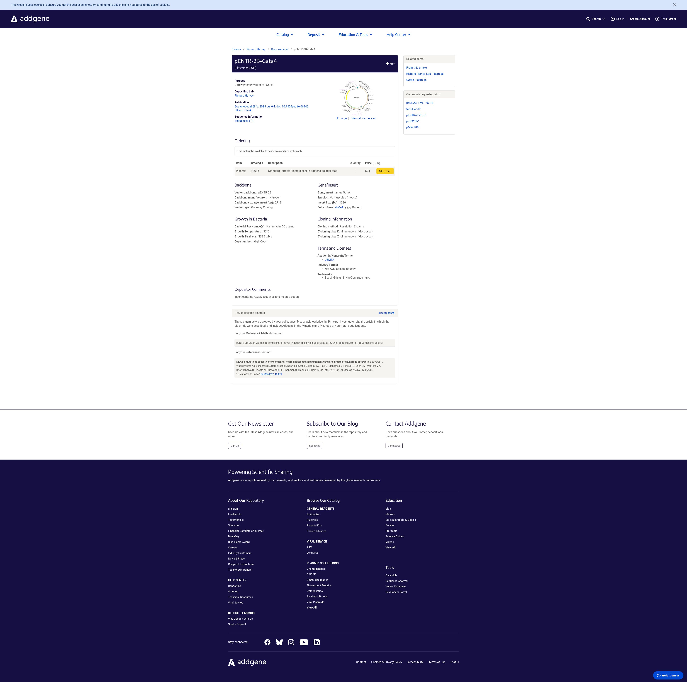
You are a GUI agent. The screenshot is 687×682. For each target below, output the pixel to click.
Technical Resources (240, 597)
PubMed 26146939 (271, 374)
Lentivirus (312, 552)
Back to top (385, 312)
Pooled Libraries (316, 531)
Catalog (282, 34)
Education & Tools (353, 34)
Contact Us (394, 445)
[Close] (673, 4)
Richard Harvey (256, 49)
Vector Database (396, 586)
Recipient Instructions (241, 564)
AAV (309, 547)
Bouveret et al (280, 49)
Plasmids (416, 80)
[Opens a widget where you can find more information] (668, 675)
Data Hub (391, 575)
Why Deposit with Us (240, 618)
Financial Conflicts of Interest (246, 531)
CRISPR (311, 574)
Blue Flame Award (239, 542)
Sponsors (234, 525)
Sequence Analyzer (397, 581)
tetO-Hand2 (413, 109)
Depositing (234, 586)
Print (392, 63)
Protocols (391, 531)
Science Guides (395, 536)
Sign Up (234, 445)
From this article (416, 67)
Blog (388, 508)
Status (455, 662)
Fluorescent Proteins (319, 585)
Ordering (233, 591)
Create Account (640, 19)
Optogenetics (315, 591)
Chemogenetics (316, 568)
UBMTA (329, 259)
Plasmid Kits (314, 525)
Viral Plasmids (315, 602)
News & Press (236, 558)
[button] (595, 19)
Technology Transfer (240, 569)
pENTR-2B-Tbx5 (416, 115)
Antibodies (313, 514)
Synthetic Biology (317, 596)
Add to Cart (385, 171)
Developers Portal (396, 592)
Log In (620, 19)
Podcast (390, 525)
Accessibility (415, 662)
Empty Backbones (317, 580)
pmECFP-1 (413, 121)
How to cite (242, 110)
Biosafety (233, 536)
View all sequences (364, 118)
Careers (232, 547)
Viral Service (235, 602)
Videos (390, 542)
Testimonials (236, 519)
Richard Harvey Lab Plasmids (425, 73)
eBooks (390, 514)
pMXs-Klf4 (413, 127)
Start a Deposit (237, 624)
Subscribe (314, 445)
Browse (236, 49)
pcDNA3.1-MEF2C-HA (419, 103)
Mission (233, 508)
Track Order (668, 19)
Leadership (234, 514)
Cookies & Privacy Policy (386, 662)
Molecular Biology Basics (401, 519)
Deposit (314, 34)
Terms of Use (437, 662)
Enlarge (342, 118)
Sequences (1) (244, 120)
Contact (361, 662)
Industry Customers (240, 553)
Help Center (396, 34)
